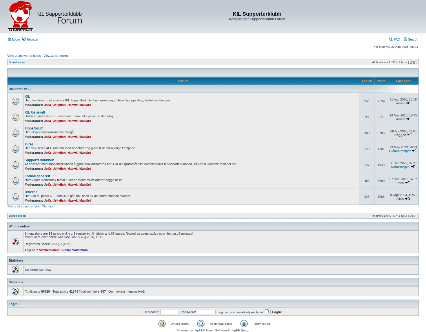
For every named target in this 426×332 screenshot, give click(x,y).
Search (412, 39)
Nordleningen (400, 167)
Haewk (73, 105)
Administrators (49, 249)
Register (32, 39)
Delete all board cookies (24, 206)
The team (48, 206)
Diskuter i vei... (20, 89)
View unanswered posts (24, 55)
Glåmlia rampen (400, 151)
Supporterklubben (39, 160)
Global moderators (74, 249)
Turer (29, 144)
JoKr (47, 105)
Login (15, 39)
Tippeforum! (35, 128)
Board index (17, 62)
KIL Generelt (35, 112)
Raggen (400, 135)
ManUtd (85, 105)
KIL (27, 96)
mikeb (400, 103)
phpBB (198, 330)
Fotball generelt (37, 176)
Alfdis (400, 198)
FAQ (396, 39)
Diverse (31, 192)
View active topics (56, 55)
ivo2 (141, 291)
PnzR (400, 183)
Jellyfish (59, 105)
